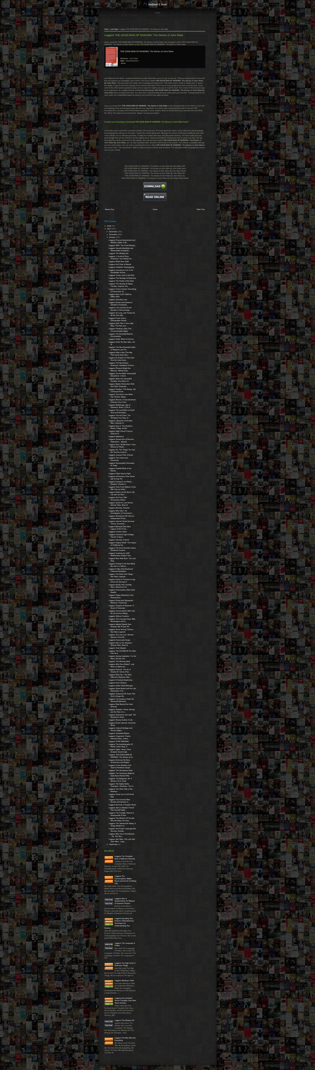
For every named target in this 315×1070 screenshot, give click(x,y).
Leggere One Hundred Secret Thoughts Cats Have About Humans (125, 1000)
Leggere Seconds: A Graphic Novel (122, 805)
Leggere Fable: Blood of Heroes (121, 339)
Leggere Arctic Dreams (117, 683)
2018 (109, 226)
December (113, 232)
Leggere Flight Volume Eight (120, 474)
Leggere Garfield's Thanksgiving (121, 267)
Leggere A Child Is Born (118, 532)
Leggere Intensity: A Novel (119, 540)
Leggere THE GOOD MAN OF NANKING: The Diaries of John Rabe (143, 35)
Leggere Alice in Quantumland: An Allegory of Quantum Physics (125, 901)
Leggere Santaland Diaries (119, 733)
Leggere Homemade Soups (119, 640)
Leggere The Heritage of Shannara (122, 278)
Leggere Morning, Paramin (119, 508)
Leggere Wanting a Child (124, 980)
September (113, 844)
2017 (109, 229)
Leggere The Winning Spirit (119, 661)
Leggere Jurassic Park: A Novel (121, 455)
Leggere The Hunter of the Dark (121, 281)
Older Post (201, 209)
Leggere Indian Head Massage (121, 686)
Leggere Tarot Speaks (117, 648)
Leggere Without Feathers (119, 616)
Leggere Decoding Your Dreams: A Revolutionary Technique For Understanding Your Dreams (119, 923)
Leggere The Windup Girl (118, 253)
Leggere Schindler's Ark (118, 300)
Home (157, 13)
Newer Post (109, 209)
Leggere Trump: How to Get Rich (121, 275)
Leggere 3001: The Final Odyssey (122, 245)
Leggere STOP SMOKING (119, 741)
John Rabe (114, 29)
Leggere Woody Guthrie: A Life (121, 720)
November (113, 234)
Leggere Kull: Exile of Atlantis (120, 264)
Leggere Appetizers (116, 436)
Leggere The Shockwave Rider (121, 770)
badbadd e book (157, 4)
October (112, 237)
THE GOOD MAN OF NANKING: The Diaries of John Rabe (144, 106)
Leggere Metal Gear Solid (119, 261)
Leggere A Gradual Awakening (120, 680)
